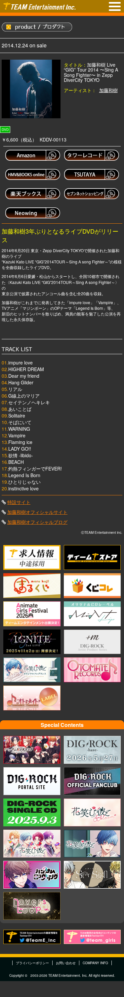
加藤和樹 (108, 90)
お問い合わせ (66, 963)
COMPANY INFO (95, 963)
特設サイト (18, 502)
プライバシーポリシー (32, 963)
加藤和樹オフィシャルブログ (37, 522)
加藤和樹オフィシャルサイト (37, 512)
